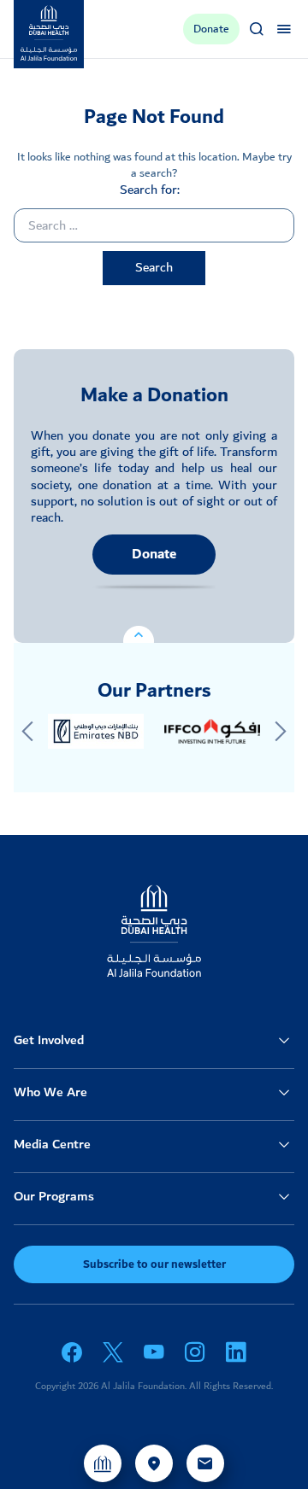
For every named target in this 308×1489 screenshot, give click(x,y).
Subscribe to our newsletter (154, 1264)
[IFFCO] (212, 731)
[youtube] (154, 1352)
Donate (154, 554)
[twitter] (113, 1352)
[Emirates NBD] (96, 731)
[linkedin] (236, 1352)
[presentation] (27, 731)
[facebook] (72, 1352)
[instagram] (195, 1352)
